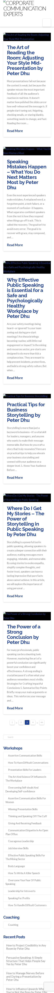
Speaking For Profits (19, 898)
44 (42, 722)
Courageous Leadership (21, 841)
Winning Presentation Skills (23, 809)
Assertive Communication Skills (25, 755)
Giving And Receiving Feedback (25, 823)
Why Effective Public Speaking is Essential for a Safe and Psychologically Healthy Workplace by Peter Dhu (25, 298)
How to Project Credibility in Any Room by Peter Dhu (26, 947)
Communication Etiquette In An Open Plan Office (26, 832)
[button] (47, 23)
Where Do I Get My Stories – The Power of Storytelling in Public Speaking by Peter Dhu (25, 521)
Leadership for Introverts (21, 891)
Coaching (13, 924)
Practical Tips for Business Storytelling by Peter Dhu (26, 412)
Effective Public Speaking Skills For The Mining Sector (25, 857)
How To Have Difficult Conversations (28, 762)
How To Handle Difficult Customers (27, 905)
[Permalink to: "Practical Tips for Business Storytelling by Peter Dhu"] (27, 396)
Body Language (16, 866)
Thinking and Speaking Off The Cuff (27, 816)
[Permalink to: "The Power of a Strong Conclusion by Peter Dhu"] (27, 616)
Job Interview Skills (18, 848)
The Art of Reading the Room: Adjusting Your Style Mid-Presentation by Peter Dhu (25, 60)
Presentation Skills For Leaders (24, 769)
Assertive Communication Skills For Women (25, 800)
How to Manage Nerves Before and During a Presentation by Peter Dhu (25, 976)
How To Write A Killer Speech (24, 873)
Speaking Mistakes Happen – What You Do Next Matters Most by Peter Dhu (26, 174)
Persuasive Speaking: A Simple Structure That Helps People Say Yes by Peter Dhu (25, 961)
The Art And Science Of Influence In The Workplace (25, 778)
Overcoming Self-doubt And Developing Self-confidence (21, 789)
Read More (15, 131)
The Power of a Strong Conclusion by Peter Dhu (23, 634)
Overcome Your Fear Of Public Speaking (23, 882)
